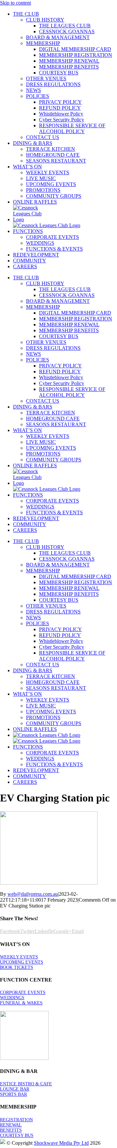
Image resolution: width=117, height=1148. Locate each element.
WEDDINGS (12, 997)
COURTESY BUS (16, 1135)
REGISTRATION (16, 1119)
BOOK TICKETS (16, 967)
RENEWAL (11, 1125)
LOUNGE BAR (14, 1089)
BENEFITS (11, 1130)
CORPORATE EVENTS (23, 992)
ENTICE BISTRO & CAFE (26, 1083)
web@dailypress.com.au (32, 894)
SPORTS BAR (13, 1094)
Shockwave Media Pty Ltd (61, 1143)
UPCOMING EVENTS (21, 962)
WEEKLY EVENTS (19, 956)
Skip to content (15, 3)
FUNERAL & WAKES (21, 1003)
